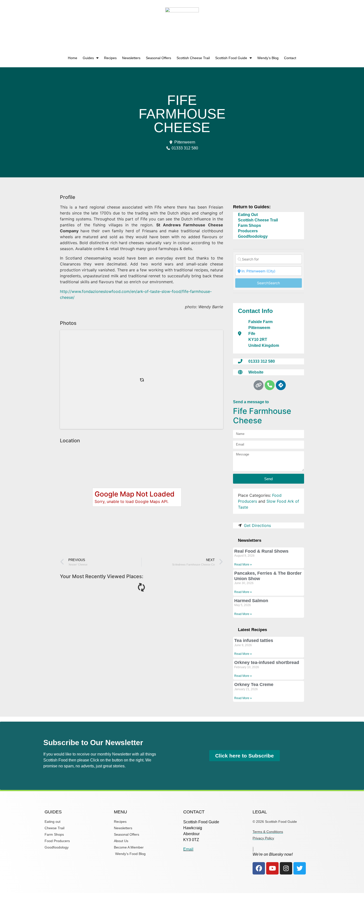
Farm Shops (249, 225)
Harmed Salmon (251, 600)
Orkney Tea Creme (253, 684)
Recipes (110, 58)
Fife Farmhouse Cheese (262, 415)
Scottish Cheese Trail (193, 58)
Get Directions (257, 525)
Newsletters (131, 58)
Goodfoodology (253, 236)
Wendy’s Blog (268, 58)
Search (268, 283)
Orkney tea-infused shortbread (266, 662)
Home (72, 58)
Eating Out (248, 215)
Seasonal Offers (158, 58)
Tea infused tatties (253, 640)
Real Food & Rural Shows (261, 551)
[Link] (258, 385)
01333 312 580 (261, 361)
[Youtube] (272, 868)
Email (188, 849)
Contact (290, 58)
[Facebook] (259, 868)
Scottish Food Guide (231, 58)
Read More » (243, 564)
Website (255, 372)
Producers (248, 231)
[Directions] (281, 385)
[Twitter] (299, 868)
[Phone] (270, 385)
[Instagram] (286, 868)
